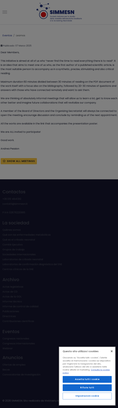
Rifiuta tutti (87, 387)
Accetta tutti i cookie (87, 379)
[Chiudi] (111, 351)
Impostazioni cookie (87, 395)
